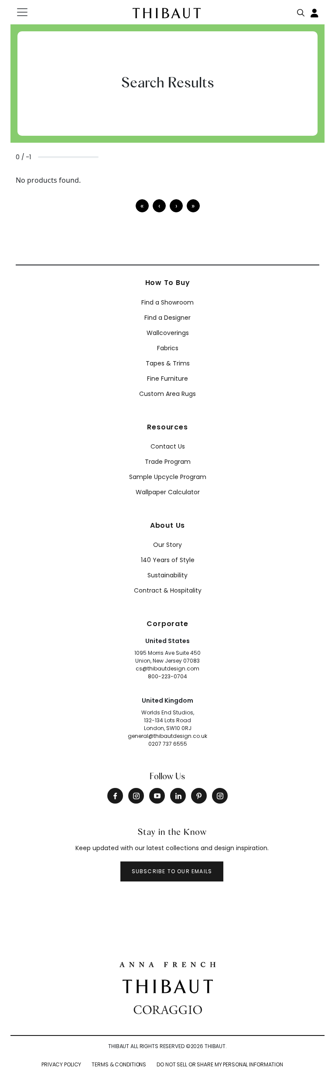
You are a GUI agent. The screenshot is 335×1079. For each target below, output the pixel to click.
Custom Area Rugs (167, 393)
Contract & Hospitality (168, 590)
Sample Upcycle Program (167, 476)
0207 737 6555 (167, 743)
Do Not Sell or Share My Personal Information (220, 1064)
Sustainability (167, 575)
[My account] (315, 12)
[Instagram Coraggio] (220, 796)
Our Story (167, 544)
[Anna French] (167, 963)
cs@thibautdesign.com (167, 668)
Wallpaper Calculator (168, 492)
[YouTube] (157, 796)
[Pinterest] (199, 796)
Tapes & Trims (168, 363)
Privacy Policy (61, 1064)
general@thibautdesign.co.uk (167, 736)
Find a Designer (167, 317)
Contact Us (167, 446)
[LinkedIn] (178, 796)
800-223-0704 (167, 676)
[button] (176, 205)
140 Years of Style (168, 560)
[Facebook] (115, 796)
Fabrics (167, 348)
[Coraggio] (167, 1009)
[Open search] (301, 11)
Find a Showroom (167, 302)
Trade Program (168, 461)
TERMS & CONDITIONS (119, 1064)
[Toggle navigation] (28, 12)
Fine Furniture (167, 378)
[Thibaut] (168, 985)
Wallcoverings (168, 332)
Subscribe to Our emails (172, 871)
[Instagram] (136, 796)
